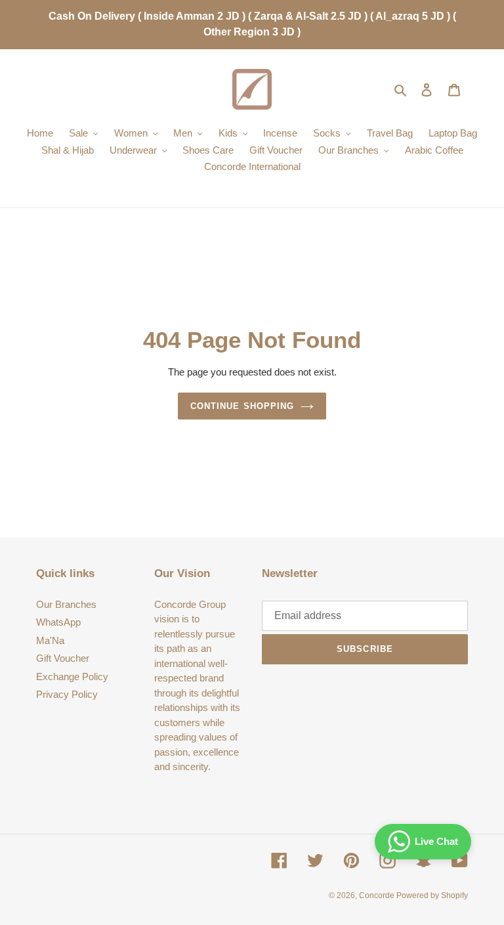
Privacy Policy (67, 694)
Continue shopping (242, 406)
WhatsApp (58, 622)
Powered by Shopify (432, 895)
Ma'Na (50, 640)
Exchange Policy (72, 676)
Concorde (377, 895)
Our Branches (66, 604)
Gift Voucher (62, 658)
